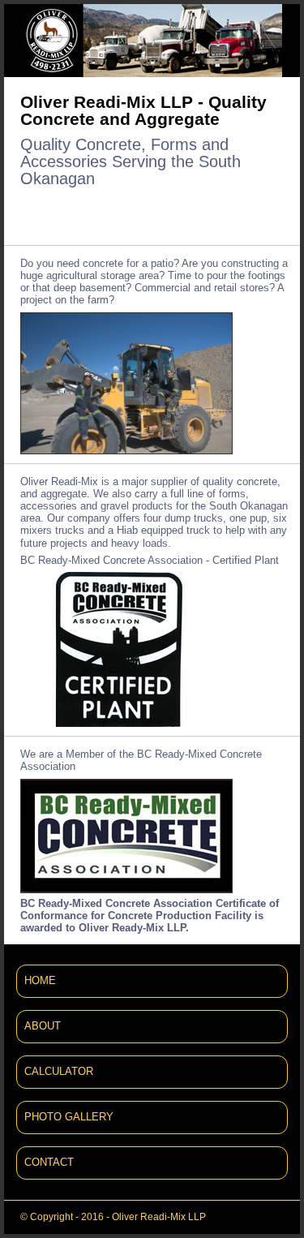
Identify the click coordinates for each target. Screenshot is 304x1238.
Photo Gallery (68, 1117)
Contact (49, 1162)
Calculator (58, 1071)
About (42, 1026)
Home (40, 981)
